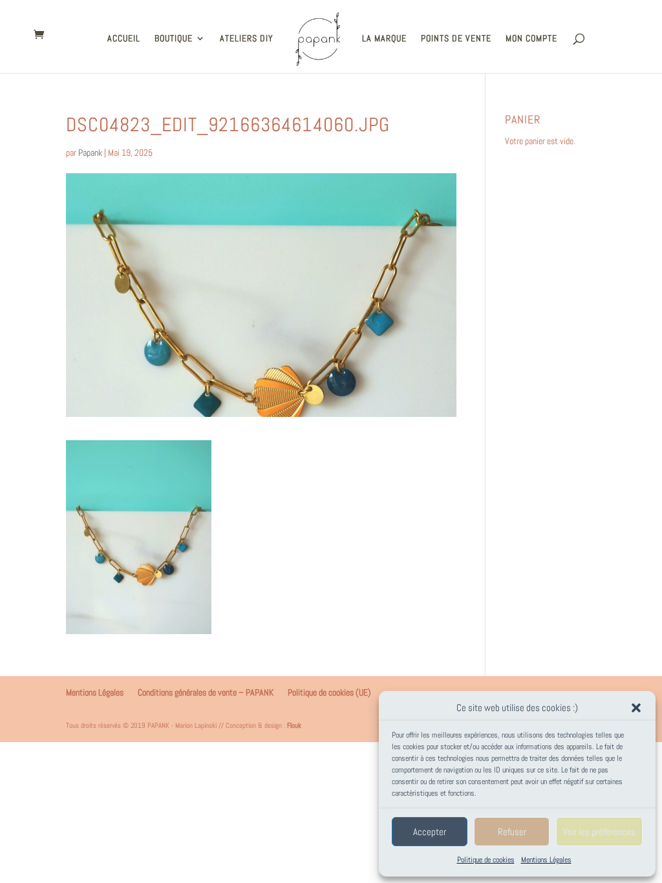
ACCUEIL (123, 39)
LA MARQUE (384, 39)
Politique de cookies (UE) (329, 692)
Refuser (512, 831)
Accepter (429, 831)
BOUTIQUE (174, 39)
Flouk (294, 725)
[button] (636, 707)
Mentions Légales (546, 860)
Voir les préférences (599, 831)
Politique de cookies (486, 860)
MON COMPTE (531, 39)
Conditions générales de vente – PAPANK (205, 692)
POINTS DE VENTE (456, 39)
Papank (90, 152)
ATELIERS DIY (246, 39)
